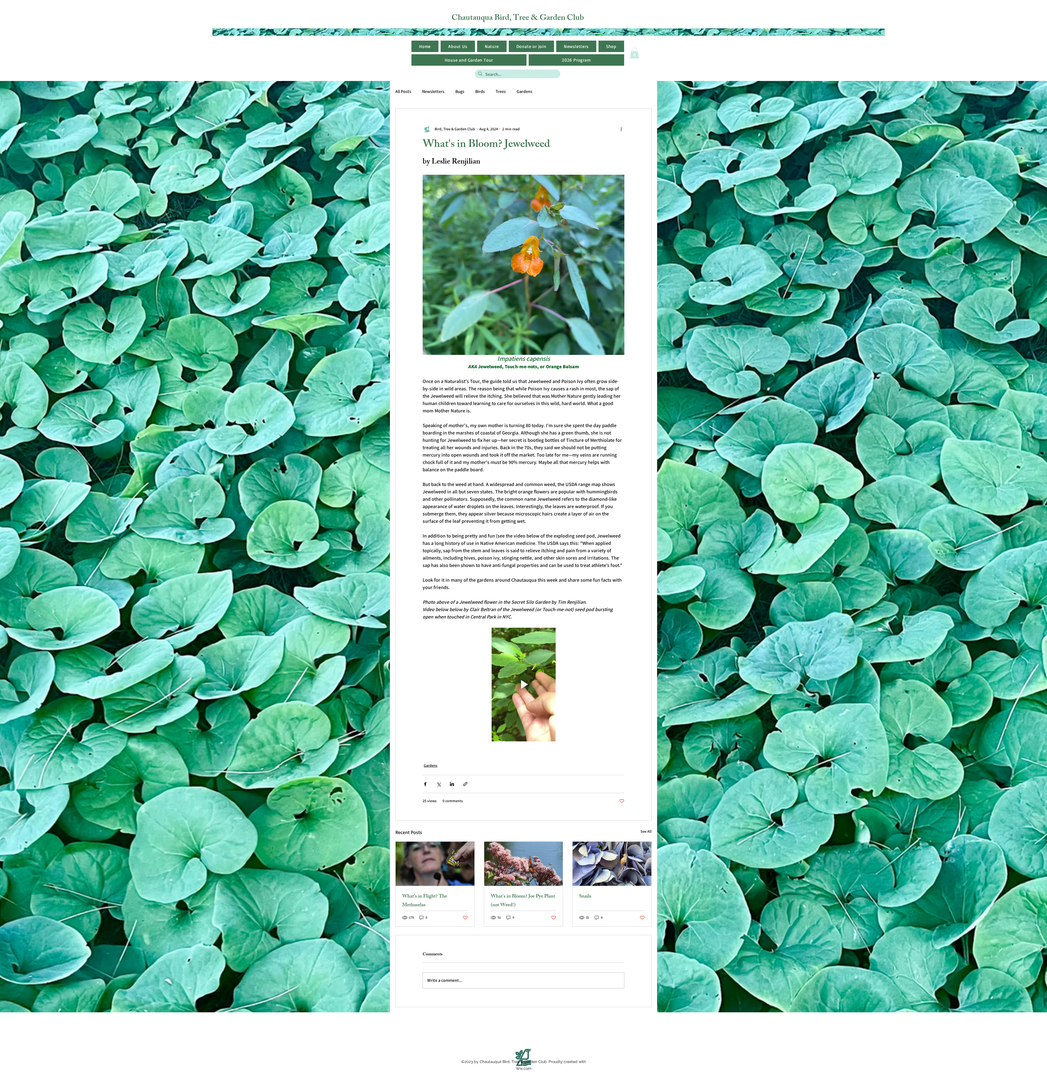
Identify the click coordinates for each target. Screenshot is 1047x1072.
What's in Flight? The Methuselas (424, 901)
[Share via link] (465, 784)
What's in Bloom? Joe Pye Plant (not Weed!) (523, 901)
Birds (480, 91)
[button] (576, 46)
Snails (585, 896)
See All (646, 831)
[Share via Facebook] (425, 784)
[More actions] (621, 129)
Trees (501, 91)
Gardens (524, 91)
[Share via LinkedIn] (452, 784)
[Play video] (523, 684)
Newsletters (433, 91)
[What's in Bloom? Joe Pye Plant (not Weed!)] (523, 864)
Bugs (459, 91)
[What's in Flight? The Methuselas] (435, 864)
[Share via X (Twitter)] (438, 784)
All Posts (403, 91)
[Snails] (612, 864)
